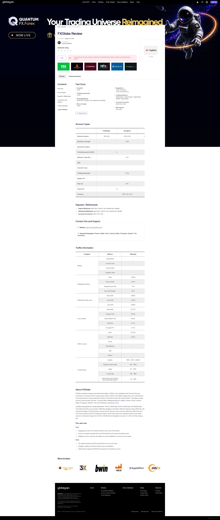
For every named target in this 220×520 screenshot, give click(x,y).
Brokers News (144, 495)
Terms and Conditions (156, 511)
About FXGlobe (62, 109)
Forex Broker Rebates (107, 491)
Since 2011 (85, 2)
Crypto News (144, 493)
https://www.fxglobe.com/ (94, 227)
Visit (61, 58)
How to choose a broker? (108, 493)
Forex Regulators (106, 495)
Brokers (100, 2)
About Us (158, 488)
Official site (111, 403)
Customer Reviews (75, 76)
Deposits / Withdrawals (64, 96)
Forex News (143, 491)
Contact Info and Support (62, 101)
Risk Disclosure (145, 511)
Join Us (214, 2)
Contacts (157, 491)
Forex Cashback (122, 2)
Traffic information (63, 106)
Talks (138, 2)
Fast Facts (60, 88)
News (132, 2)
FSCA (117, 403)
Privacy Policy (134, 511)
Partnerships (158, 493)
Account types (62, 92)
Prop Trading (110, 2)
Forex (94, 2)
